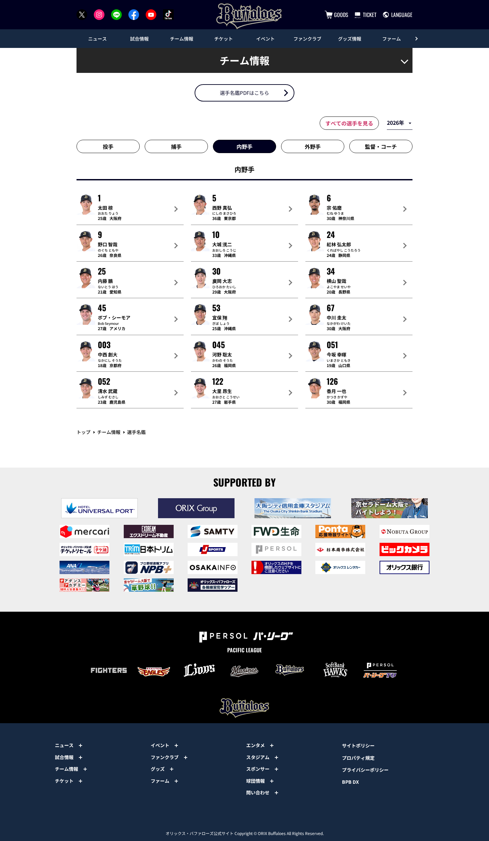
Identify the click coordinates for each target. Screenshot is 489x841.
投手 (108, 146)
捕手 (176, 146)
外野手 (313, 146)
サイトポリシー (358, 745)
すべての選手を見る (349, 123)
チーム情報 (108, 432)
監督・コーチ (381, 146)
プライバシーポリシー (365, 769)
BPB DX (350, 781)
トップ (83, 432)
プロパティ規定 (358, 757)
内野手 (244, 146)
